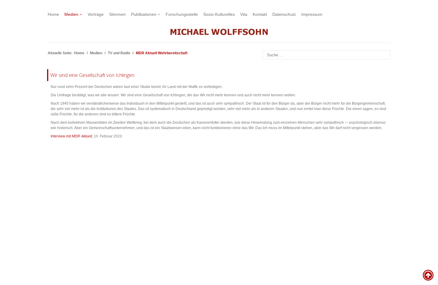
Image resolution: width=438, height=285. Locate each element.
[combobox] (326, 54)
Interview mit (72, 136)
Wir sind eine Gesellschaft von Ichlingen (92, 75)
